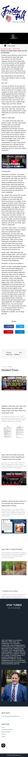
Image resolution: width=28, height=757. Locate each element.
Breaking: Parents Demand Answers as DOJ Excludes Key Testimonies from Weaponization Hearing (14, 503)
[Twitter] (9, 745)
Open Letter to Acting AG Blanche (12, 549)
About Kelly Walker (6, 731)
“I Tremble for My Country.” (10, 591)
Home (2, 727)
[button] (9, 326)
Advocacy (3, 734)
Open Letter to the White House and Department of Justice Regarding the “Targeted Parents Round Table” (13, 457)
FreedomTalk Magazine (7, 729)
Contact (3, 736)
